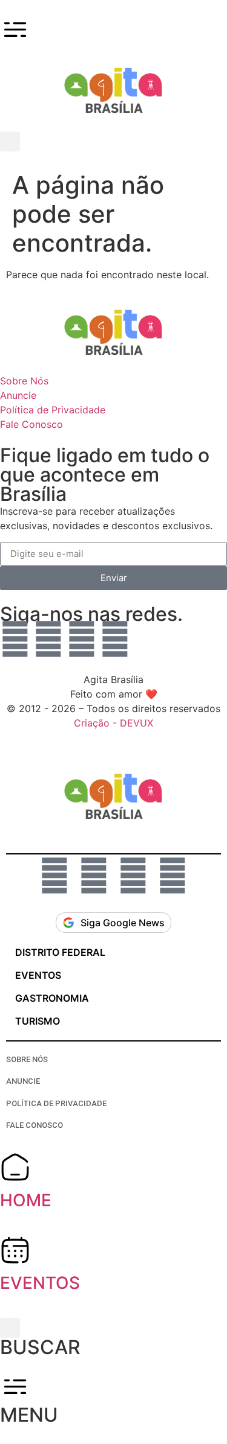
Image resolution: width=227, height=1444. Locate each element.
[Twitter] (115, 639)
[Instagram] (48, 639)
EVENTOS (40, 1283)
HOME (25, 1200)
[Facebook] (82, 639)
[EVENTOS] (15, 1250)
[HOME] (15, 1167)
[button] (10, 141)
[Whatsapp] (15, 639)
